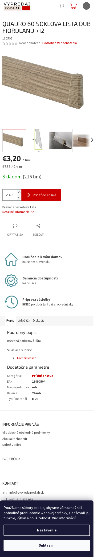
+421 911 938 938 (21, 499)
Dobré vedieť (11, 444)
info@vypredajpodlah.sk (26, 492)
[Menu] (86, 6)
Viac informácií (64, 518)
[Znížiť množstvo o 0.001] (19, 197)
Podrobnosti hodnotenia (59, 43)
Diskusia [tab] (38, 320)
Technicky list (26, 358)
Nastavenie (47, 530)
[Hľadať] (61, 6)
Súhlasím (47, 545)
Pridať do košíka (44, 195)
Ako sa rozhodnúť (14, 439)
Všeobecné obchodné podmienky (26, 432)
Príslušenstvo (42, 376)
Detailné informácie (16, 212)
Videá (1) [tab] (24, 320)
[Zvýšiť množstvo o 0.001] (19, 192)
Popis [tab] (10, 320)
